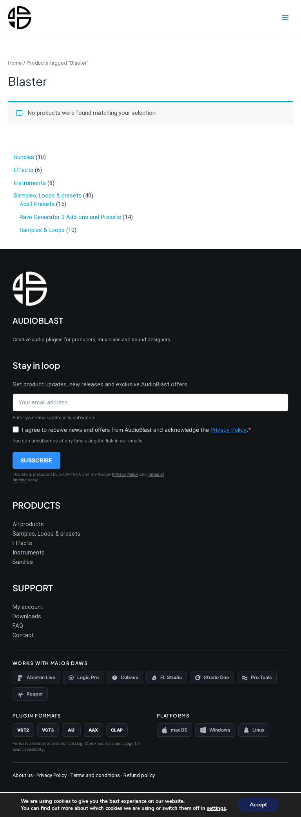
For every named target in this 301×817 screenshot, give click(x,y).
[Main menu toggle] (285, 17)
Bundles (23, 561)
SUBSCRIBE (36, 460)
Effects (22, 543)
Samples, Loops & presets (46, 533)
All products (28, 524)
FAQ (18, 625)
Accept (258, 804)
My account (28, 606)
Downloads (27, 616)
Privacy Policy (228, 429)
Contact (23, 635)
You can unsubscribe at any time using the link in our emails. (78, 441)
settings (216, 808)
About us (23, 775)
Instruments (29, 552)
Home (15, 63)
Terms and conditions (94, 775)
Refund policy (139, 775)
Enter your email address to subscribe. (54, 417)
